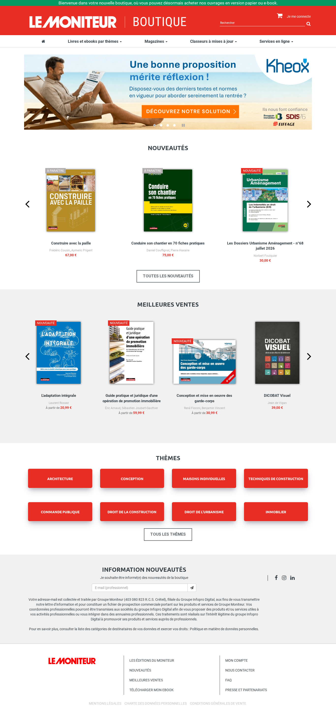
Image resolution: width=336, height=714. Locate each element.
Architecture (60, 478)
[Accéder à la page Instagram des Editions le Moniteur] (285, 578)
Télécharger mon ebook (151, 690)
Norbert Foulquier (265, 255)
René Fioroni (192, 408)
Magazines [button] (155, 41)
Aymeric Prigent (81, 250)
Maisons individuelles (204, 478)
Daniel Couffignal (158, 250)
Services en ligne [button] (275, 41)
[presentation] (23, 212)
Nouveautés (140, 670)
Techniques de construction (275, 478)
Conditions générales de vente (218, 703)
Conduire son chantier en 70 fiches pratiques (168, 243)
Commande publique (60, 512)
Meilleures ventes (146, 680)
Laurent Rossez (59, 403)
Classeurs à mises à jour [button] (212, 41)
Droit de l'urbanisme (204, 512)
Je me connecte (299, 16)
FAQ (228, 680)
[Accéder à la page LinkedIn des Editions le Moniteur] (293, 578)
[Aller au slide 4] (174, 125)
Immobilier (276, 512)
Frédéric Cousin (59, 250)
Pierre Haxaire (180, 250)
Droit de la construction (131, 512)
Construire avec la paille (71, 243)
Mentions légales (105, 703)
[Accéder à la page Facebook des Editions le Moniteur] (277, 578)
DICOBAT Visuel (277, 395)
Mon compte (236, 660)
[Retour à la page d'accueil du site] (108, 21)
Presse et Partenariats (246, 690)
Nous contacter (240, 670)
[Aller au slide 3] (168, 125)
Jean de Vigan (277, 403)
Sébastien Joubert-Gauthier (140, 408)
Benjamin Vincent (213, 408)
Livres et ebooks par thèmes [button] (93, 41)
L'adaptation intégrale (58, 395)
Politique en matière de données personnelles (224, 629)
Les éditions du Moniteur (151, 660)
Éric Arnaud (113, 408)
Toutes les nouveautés (168, 276)
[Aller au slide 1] (154, 125)
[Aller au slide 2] (161, 125)
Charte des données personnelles (155, 703)
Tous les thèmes (168, 534)
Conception (132, 478)
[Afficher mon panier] (278, 16)
